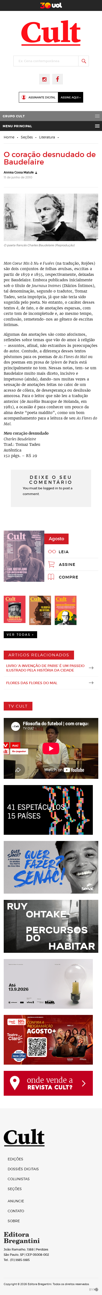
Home (9, 137)
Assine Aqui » (70, 97)
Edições (15, 1159)
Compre (68, 577)
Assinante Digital (41, 97)
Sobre (14, 1221)
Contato (16, 1211)
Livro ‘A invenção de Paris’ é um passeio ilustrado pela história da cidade (45, 668)
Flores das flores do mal (31, 683)
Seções (27, 137)
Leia (64, 551)
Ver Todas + (20, 634)
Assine (67, 564)
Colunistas (19, 1179)
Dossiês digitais (23, 1169)
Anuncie (16, 1201)
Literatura (47, 137)
